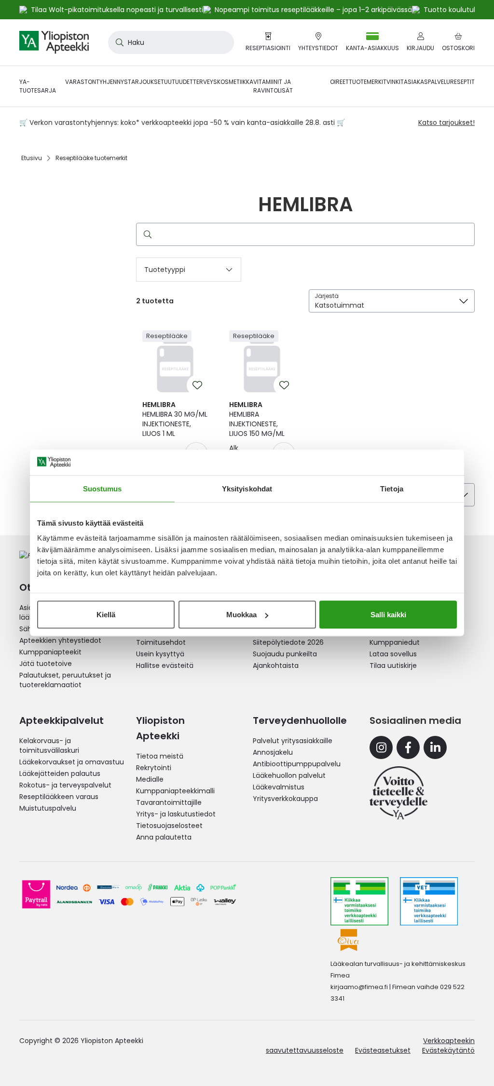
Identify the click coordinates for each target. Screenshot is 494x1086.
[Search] (145, 234)
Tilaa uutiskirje (393, 665)
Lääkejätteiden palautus (59, 773)
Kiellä (105, 615)
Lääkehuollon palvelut (289, 775)
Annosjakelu (273, 752)
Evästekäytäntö (448, 1050)
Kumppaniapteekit (50, 652)
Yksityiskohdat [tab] (247, 488)
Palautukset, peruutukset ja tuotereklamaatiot (65, 680)
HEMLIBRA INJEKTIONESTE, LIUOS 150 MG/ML (257, 419)
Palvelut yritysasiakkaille (292, 741)
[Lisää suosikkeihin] (197, 385)
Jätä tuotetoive (45, 663)
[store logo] (54, 42)
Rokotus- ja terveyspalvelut (65, 785)
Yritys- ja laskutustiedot (176, 814)
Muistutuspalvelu (47, 808)
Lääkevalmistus (278, 787)
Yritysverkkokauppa (285, 798)
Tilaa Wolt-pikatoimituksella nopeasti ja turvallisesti (117, 9)
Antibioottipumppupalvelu (297, 764)
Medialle (150, 779)
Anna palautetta (164, 837)
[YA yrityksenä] (398, 792)
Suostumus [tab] (102, 488)
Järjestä (327, 296)
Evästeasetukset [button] (383, 1050)
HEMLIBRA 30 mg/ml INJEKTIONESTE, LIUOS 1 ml (174, 419)
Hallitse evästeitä (164, 665)
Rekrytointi (153, 768)
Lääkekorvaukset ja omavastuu (71, 762)
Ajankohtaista (276, 665)
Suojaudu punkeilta (285, 654)
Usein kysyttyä (160, 654)
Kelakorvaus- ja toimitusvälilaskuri (49, 745)
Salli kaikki (388, 615)
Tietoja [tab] (391, 488)
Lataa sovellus (393, 654)
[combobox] (171, 42)
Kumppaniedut (395, 642)
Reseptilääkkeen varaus (58, 796)
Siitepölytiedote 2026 (288, 642)
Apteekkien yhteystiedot (60, 640)
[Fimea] (359, 901)
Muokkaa (241, 615)
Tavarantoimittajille (169, 802)
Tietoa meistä (159, 756)
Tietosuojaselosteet (169, 825)
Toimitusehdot (161, 642)
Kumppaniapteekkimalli (175, 791)
